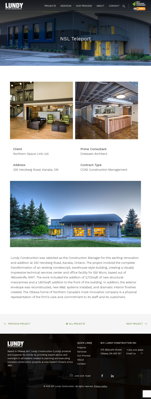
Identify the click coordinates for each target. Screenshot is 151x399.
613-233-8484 (135, 350)
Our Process (84, 5)
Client (17, 149)
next (134, 323)
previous (19, 323)
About (100, 5)
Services (66, 5)
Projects (50, 5)
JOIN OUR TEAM (82, 376)
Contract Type (91, 165)
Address (19, 165)
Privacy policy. (100, 386)
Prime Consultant (93, 149)
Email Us (131, 353)
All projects (77, 323)
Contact (114, 5)
